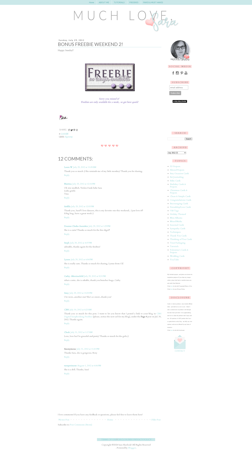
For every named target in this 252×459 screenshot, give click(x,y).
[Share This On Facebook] (69, 130)
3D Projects (175, 166)
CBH (66, 309)
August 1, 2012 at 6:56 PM (89, 365)
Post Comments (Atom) (81, 424)
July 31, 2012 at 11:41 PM (88, 349)
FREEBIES (133, 2)
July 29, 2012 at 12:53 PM (82, 206)
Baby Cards (175, 180)
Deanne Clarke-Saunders (76, 226)
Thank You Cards (178, 235)
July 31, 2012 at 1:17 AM (82, 332)
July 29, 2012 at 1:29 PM (99, 226)
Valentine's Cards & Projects (179, 251)
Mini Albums (176, 217)
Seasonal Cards (177, 225)
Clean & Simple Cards (180, 196)
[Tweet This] (71, 130)
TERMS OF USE (108, 439)
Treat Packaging (177, 242)
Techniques (175, 232)
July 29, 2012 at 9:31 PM (95, 276)
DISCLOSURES (125, 439)
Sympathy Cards (177, 228)
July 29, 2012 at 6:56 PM (82, 259)
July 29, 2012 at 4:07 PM (81, 242)
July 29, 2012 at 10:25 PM (81, 293)
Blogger (132, 447)
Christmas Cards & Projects (178, 191)
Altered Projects (177, 169)
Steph (66, 242)
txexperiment (70, 365)
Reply (67, 175)
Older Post (156, 419)
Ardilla (67, 206)
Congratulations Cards (180, 200)
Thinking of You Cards (181, 239)
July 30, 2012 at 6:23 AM (81, 309)
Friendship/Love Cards (180, 207)
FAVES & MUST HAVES (153, 2)
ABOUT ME (104, 2)
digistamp (69, 137)
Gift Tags (174, 210)
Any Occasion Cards (179, 173)
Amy (66, 293)
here (172, 286)
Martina (68, 183)
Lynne (67, 259)
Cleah (67, 332)
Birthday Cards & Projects (178, 185)
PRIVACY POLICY (142, 439)
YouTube (174, 259)
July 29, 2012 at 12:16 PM (83, 183)
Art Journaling (177, 177)
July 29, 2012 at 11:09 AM (84, 167)
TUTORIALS (119, 2)
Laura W (68, 167)
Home (91, 2)
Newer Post (64, 419)
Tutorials (174, 246)
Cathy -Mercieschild (73, 276)
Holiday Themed (178, 214)
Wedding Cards (177, 256)
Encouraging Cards (179, 203)
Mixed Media (176, 221)
